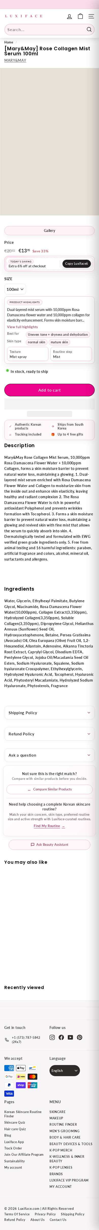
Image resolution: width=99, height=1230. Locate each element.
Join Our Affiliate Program (24, 1154)
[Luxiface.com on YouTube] (70, 1037)
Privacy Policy (45, 1214)
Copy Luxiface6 (76, 263)
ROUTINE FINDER (63, 1124)
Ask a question (22, 755)
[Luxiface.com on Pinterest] (79, 1037)
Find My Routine (49, 826)
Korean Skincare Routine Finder (23, 1114)
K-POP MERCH (61, 1150)
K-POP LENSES (61, 1167)
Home (8, 42)
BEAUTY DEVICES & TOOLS (71, 1144)
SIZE (8, 278)
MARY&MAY (15, 60)
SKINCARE (58, 1112)
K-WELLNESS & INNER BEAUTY (67, 1159)
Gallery (49, 231)
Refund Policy (22, 734)
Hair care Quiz (15, 1129)
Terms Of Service (17, 1214)
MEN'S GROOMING (65, 1131)
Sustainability (14, 1161)
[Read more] (80, 16)
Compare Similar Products (52, 789)
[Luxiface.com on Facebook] (61, 1037)
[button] (49, 403)
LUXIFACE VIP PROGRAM (69, 1180)
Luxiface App (14, 1142)
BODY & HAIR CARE (65, 1137)
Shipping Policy (23, 712)
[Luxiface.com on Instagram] (52, 1037)
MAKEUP (56, 1118)
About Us (37, 1220)
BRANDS (56, 1174)
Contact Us (58, 1220)
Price (9, 242)
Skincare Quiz (14, 1122)
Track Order (13, 1148)
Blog (7, 1135)
